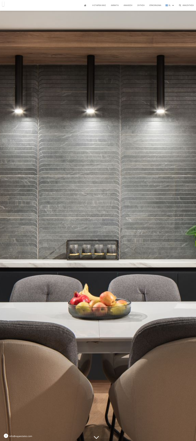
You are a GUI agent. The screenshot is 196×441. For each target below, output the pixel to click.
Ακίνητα (115, 5)
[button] (169, 5)
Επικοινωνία (155, 5)
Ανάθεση (128, 5)
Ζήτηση (141, 5)
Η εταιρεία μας (99, 5)
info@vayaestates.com (20, 436)
